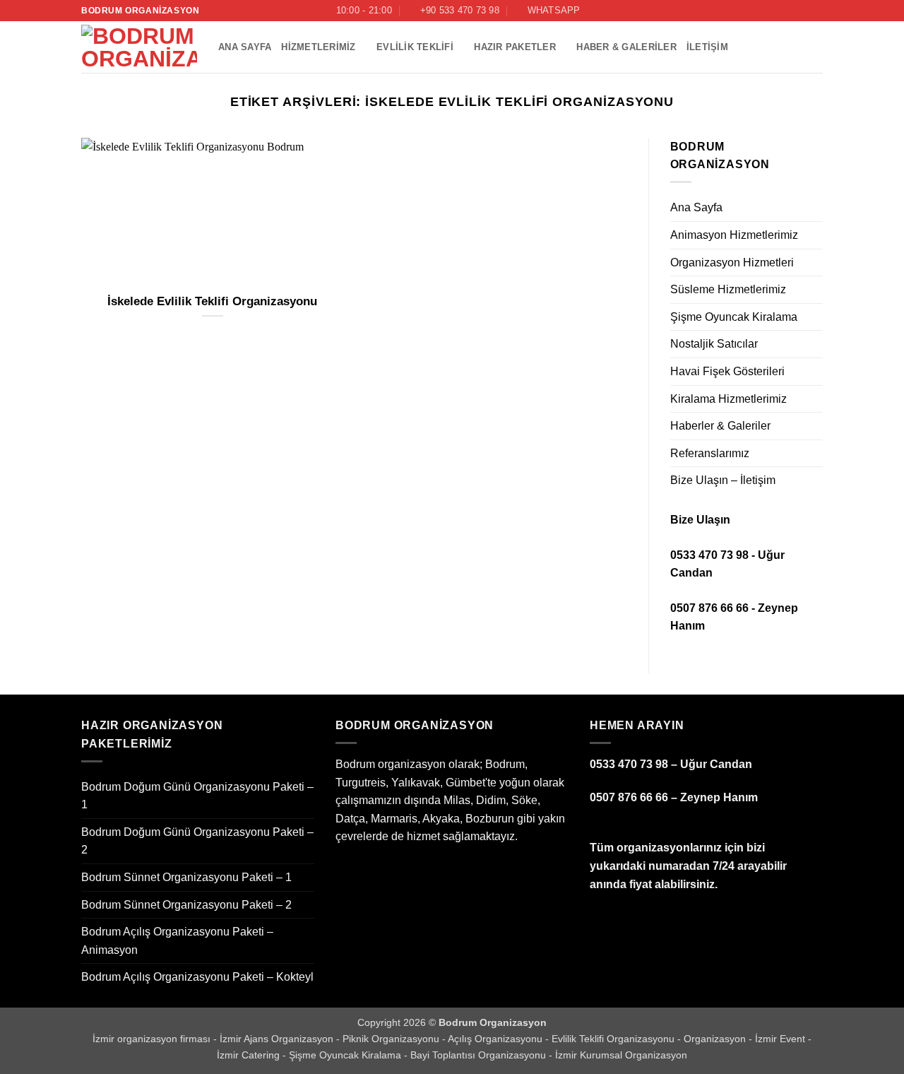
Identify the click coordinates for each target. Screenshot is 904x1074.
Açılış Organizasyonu (496, 1038)
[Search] (755, 10)
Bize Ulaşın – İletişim (722, 480)
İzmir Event (781, 1038)
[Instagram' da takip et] (789, 11)
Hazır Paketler (515, 47)
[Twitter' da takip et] (802, 11)
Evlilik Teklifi (414, 47)
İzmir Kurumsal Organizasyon (621, 1055)
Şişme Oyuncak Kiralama (733, 317)
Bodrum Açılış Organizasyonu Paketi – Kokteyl (197, 977)
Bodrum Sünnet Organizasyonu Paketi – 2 (186, 905)
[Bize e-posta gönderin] (815, 11)
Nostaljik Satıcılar (714, 344)
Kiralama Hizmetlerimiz (728, 399)
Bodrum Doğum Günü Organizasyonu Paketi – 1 (197, 796)
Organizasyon (716, 1038)
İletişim (707, 47)
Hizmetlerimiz (318, 47)
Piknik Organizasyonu (392, 1038)
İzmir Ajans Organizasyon (278, 1038)
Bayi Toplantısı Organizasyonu (479, 1055)
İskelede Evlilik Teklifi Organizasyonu (212, 301)
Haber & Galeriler (626, 47)
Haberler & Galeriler (720, 426)
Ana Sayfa (244, 47)
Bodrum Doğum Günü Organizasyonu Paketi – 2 (197, 841)
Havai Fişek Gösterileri (727, 371)
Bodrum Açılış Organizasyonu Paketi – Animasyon (177, 941)
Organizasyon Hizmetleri (732, 262)
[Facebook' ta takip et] (775, 11)
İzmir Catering (249, 1055)
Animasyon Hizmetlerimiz (734, 235)
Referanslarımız (709, 453)
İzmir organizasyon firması (153, 1038)
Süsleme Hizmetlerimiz (728, 289)
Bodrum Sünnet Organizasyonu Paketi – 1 (186, 877)
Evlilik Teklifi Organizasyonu (614, 1038)
